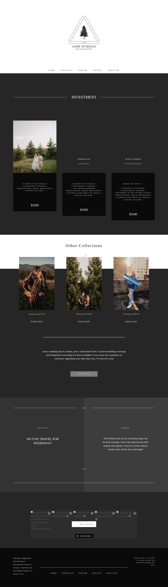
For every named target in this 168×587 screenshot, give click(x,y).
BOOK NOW (37, 321)
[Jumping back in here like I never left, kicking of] (41, 521)
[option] (84, 445)
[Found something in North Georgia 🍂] (62, 521)
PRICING (97, 70)
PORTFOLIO (67, 70)
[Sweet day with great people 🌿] (126, 521)
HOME (52, 70)
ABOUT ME (113, 70)
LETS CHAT (84, 374)
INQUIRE (83, 70)
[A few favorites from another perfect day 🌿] (105, 521)
